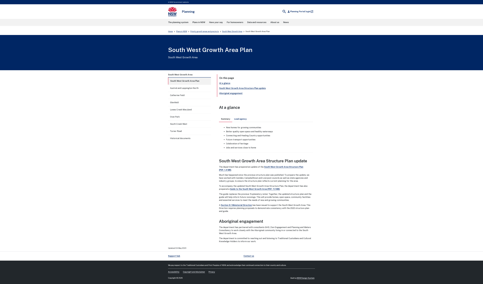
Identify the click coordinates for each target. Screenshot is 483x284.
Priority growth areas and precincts (204, 31)
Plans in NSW (181, 31)
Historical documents (180, 138)
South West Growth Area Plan (184, 81)
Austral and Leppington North (184, 88)
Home (170, 31)
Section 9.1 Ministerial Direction (236, 205)
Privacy (212, 272)
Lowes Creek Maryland (181, 109)
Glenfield (174, 102)
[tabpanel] (266, 137)
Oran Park (175, 117)
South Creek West (178, 124)
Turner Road (176, 131)
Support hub (174, 256)
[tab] (225, 119)
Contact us (249, 256)
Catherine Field (177, 95)
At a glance (224, 83)
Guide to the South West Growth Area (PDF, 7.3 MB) (255, 189)
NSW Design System (305, 278)
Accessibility (173, 272)
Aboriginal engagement (231, 93)
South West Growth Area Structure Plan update (242, 88)
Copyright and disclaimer (194, 272)
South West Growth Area (232, 31)
